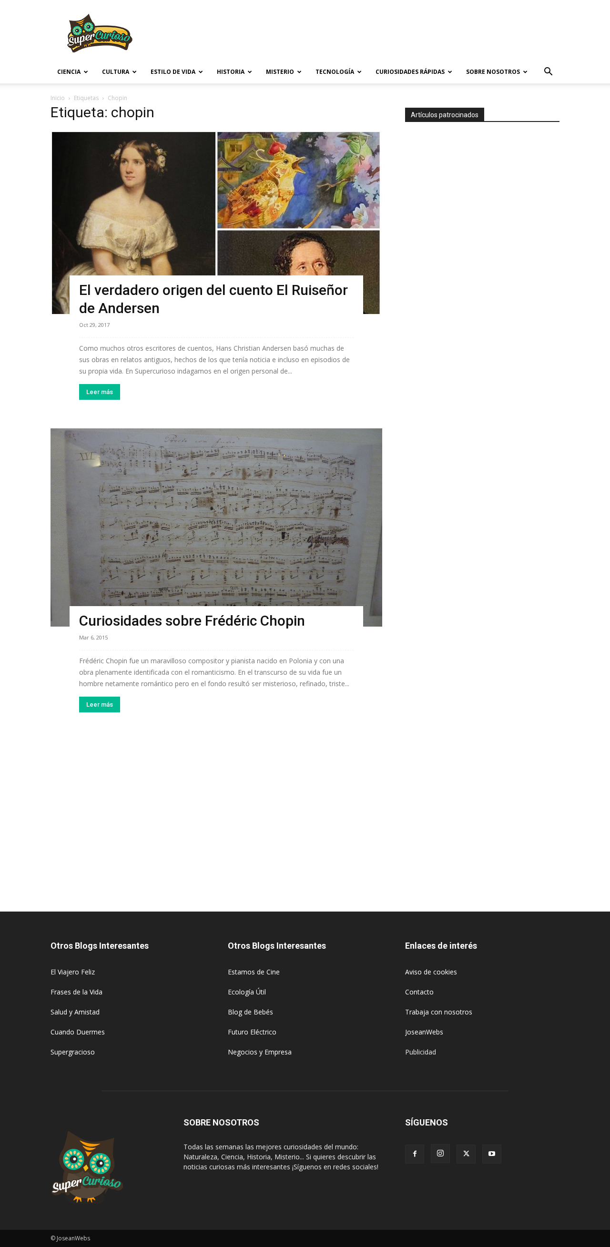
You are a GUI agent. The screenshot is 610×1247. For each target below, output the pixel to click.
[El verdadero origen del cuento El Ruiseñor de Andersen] (216, 222)
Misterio (280, 72)
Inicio (58, 98)
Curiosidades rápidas (410, 72)
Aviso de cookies (431, 971)
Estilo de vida (173, 72)
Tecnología (334, 72)
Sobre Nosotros (493, 72)
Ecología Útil (247, 991)
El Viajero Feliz (73, 971)
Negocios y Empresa (260, 1051)
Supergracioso (73, 1051)
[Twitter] (466, 1154)
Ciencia (69, 72)
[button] (548, 72)
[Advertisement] (386, 34)
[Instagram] (440, 1153)
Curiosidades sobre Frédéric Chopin (192, 620)
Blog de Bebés (250, 1011)
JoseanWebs (424, 1031)
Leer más (99, 391)
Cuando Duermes (78, 1031)
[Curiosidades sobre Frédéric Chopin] (216, 527)
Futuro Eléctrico (252, 1031)
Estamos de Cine (254, 971)
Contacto (419, 991)
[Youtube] (491, 1154)
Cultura (115, 72)
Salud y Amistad (75, 1011)
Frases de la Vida (76, 991)
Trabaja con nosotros (438, 1011)
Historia (230, 72)
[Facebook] (414, 1154)
